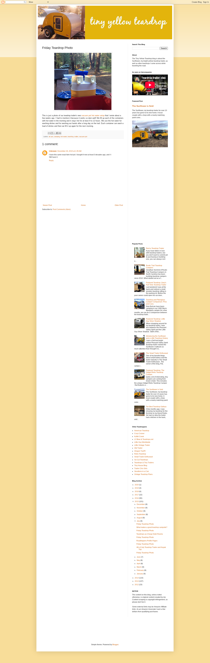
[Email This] (49, 133)
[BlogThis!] (51, 133)
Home (83, 205)
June (139, 557)
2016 (137, 498)
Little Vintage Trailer (142, 445)
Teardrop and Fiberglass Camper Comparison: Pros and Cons (156, 302)
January (140, 574)
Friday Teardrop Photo (145, 524)
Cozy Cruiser (139, 433)
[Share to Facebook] (57, 133)
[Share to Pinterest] (60, 133)
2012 (137, 585)
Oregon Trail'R (140, 451)
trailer (76, 136)
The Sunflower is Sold (143, 106)
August (140, 518)
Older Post (119, 205)
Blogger (115, 645)
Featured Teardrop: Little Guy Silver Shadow (155, 320)
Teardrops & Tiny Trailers (144, 463)
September (141, 514)
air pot (51, 136)
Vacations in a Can (141, 471)
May (138, 560)
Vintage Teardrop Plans (143, 474)
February (140, 570)
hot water (64, 136)
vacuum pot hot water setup (92, 115)
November (141, 508)
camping (57, 136)
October (140, 511)
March (139, 567)
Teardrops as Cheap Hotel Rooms (149, 534)
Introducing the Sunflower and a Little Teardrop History (157, 337)
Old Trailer (138, 448)
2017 (137, 495)
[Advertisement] (143, 195)
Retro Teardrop (140, 454)
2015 (137, 501)
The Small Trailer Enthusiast (157, 353)
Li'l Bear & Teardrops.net (143, 439)
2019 (137, 488)
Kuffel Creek (139, 436)
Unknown (53, 151)
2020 (137, 485)
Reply (51, 161)
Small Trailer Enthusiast (143, 457)
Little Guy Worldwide (142, 442)
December (141, 504)
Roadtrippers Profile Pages (146, 541)
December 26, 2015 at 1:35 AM (69, 151)
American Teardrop (141, 431)
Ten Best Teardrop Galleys (156, 407)
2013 (137, 581)
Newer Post (47, 205)
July (138, 521)
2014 (137, 578)
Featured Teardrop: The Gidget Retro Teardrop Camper (155, 372)
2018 (137, 491)
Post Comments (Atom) (62, 209)
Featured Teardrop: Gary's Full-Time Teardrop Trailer (156, 284)
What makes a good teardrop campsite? (151, 527)
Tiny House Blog (140, 465)
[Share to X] (54, 133)
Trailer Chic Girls (140, 468)
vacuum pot (83, 136)
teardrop (71, 136)
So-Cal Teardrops (141, 460)
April (139, 564)
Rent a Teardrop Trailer (155, 248)
